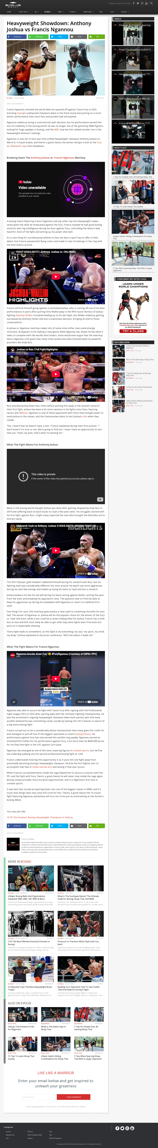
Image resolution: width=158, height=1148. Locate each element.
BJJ (36, 12)
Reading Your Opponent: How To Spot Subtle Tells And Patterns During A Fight (78, 988)
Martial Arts (10, 1135)
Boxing (47, 12)
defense (23, 412)
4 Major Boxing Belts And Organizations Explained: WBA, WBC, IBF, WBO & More (26, 897)
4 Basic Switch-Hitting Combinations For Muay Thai (54, 1057)
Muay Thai (23, 12)
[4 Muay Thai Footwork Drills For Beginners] (118, 351)
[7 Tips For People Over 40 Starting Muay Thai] (133, 162)
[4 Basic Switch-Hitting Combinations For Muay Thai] (133, 222)
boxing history (83, 733)
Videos (30, 1138)
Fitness (72, 12)
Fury (99, 142)
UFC (7, 1138)
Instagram (142, 3)
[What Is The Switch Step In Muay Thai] (118, 365)
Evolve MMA (19, 98)
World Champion (55, 1138)
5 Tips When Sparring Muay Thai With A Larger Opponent (88, 1057)
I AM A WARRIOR (73, 1097)
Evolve (124, 12)
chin (85, 416)
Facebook (133, 3)
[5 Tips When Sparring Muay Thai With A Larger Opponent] (133, 254)
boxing (20, 113)
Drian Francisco (22, 893)
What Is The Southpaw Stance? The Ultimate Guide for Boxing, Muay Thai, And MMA (78, 897)
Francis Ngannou (64, 157)
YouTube (146, 3)
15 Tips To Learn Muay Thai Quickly (128, 206)
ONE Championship (35, 1135)
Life (112, 12)
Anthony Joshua (40, 157)
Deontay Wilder (24, 315)
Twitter (137, 3)
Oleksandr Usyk (18, 145)
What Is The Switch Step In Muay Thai (139, 360)
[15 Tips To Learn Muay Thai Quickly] (133, 192)
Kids (101, 12)
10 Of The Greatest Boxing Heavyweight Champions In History (40, 817)
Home (9, 12)
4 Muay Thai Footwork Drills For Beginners (21, 1028)
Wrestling (87, 12)
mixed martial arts (42, 766)
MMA (60, 12)
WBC (56, 129)
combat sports (81, 750)
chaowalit (69, 893)
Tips (50, 1135)
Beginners (45, 1023)
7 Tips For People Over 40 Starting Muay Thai (86, 1028)
